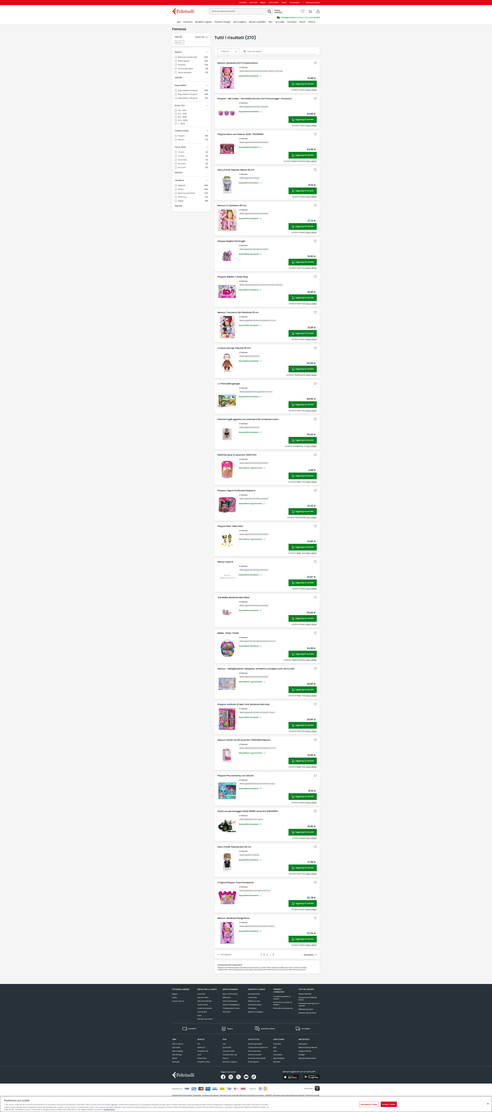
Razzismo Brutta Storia (307, 1013)
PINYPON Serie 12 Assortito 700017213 (237, 455)
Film (224, 1044)
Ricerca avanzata (278, 11)
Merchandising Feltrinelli (307, 1047)
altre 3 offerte (311, 232)
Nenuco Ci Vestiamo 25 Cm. (232, 205)
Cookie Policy (109, 1109)
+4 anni (181, 156)
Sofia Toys (182, 197)
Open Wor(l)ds (278, 1058)
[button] (269, 11)
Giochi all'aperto (185, 73)
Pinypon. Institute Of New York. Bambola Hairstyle (243, 704)
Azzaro (181, 189)
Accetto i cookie (388, 1104)
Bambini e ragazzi (230, 1062)
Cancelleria (277, 1055)
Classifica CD (202, 1051)
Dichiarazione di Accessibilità (182, 1095)
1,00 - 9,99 (182, 110)
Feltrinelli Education (305, 1009)
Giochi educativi (254, 1051)
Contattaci (252, 1008)
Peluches (182, 65)
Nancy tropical (225, 561)
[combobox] (241, 11)
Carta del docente (204, 1008)
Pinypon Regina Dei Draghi (231, 241)
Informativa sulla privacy (283, 1008)
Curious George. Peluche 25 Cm (234, 348)
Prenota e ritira (202, 997)
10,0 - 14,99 (182, 114)
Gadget (301, 1055)
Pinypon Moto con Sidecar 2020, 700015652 (240, 134)
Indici (199, 1015)
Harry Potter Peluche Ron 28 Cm (234, 847)
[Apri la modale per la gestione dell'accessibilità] (317, 1088)
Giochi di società (254, 1055)
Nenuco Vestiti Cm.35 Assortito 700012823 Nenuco (244, 740)
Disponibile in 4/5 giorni (187, 98)
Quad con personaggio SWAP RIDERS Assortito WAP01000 (248, 811)
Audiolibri (176, 1062)
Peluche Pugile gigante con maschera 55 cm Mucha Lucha (248, 419)
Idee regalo (302, 1044)
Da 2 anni (182, 164)
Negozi (263, 2)
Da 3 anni (182, 167)
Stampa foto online (205, 1019)
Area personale (254, 994)
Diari (275, 1047)
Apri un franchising (230, 994)
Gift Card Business (230, 1001)
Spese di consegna (255, 1012)
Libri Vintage (177, 1055)
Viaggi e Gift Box (304, 1051)
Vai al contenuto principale (183, 2)
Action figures (183, 61)
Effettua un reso (254, 1001)
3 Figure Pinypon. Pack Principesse (236, 882)
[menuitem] (179, 21)
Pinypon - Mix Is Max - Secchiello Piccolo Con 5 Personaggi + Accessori (255, 98)
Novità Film (227, 1047)
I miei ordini (252, 997)
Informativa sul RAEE (312, 1095)
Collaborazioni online (231, 1008)
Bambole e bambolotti (187, 57)
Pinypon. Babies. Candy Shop (233, 276)
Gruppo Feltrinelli (304, 994)
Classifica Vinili (203, 1062)
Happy (180, 201)
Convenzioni (295, 2)
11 (273, 954)
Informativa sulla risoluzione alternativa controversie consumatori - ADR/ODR (246, 1095)
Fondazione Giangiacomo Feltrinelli (308, 1004)
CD (198, 1044)
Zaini (275, 1051)
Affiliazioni (227, 997)
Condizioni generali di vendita (281, 997)
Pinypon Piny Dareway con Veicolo (236, 775)
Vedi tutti (178, 77)
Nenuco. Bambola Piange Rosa (233, 918)
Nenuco (181, 140)
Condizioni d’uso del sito (210, 1095)
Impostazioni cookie (369, 1104)
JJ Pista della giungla (229, 383)
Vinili (199, 1055)
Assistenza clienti (313, 2)
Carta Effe (201, 994)
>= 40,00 (181, 124)
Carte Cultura (202, 1005)
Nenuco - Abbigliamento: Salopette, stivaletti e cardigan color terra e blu (256, 668)
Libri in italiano (177, 1044)
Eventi (284, 2)
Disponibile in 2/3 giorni (187, 94)
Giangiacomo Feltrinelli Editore (307, 998)
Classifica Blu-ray (230, 1055)
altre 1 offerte (311, 125)
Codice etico (197, 1095)
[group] (283, 17)
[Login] (318, 11)
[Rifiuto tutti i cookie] (488, 1104)
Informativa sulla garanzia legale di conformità (289, 1095)
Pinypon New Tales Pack (230, 526)
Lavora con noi (178, 1001)
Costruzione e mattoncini (258, 1047)
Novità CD (201, 1047)
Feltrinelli (181, 185)
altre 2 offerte (311, 90)
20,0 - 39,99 (183, 120)
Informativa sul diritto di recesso (282, 1003)
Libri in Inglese (177, 1051)
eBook (174, 1058)
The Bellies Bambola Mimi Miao (233, 597)
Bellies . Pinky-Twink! (228, 633)
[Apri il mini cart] (310, 11)
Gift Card (253, 2)
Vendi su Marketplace (231, 1005)
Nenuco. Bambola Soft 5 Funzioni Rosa (238, 63)
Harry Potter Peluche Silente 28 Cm (236, 170)
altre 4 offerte (311, 909)
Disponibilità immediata (188, 90)
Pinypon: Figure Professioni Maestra (236, 490)
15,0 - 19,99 (182, 117)
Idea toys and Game (186, 193)
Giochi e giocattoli (185, 69)
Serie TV (226, 1058)
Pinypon (181, 136)
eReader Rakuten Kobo (307, 1058)
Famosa (244, 67)
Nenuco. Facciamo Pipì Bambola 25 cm (238, 312)
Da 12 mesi (182, 160)
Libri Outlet (176, 1047)
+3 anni (181, 152)
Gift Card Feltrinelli (204, 1001)
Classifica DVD (228, 1051)
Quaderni (276, 1062)
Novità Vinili (201, 1058)
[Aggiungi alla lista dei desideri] (315, 62)
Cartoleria (277, 1044)
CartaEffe (243, 2)
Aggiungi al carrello (304, 84)
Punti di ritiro (274, 2)
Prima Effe (226, 1012)
